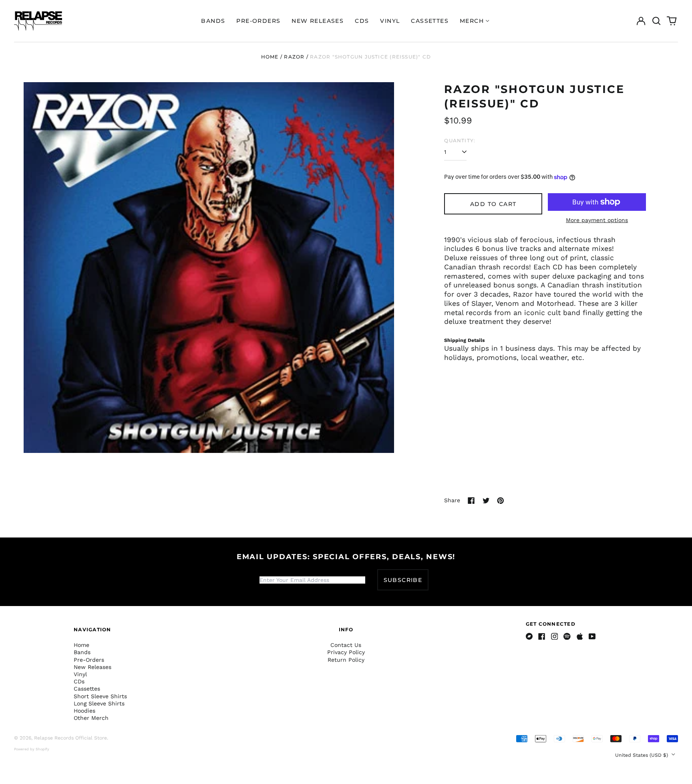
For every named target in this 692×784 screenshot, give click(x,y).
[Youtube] (592, 636)
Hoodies (84, 710)
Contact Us (345, 645)
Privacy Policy (346, 652)
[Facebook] (541, 636)
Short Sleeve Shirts (100, 696)
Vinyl (390, 20)
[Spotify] (567, 636)
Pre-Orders (258, 20)
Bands (213, 20)
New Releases (318, 20)
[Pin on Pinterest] (500, 500)
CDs (362, 20)
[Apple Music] (579, 636)
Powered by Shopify (31, 749)
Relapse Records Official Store (70, 738)
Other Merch (91, 718)
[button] (656, 20)
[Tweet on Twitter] (486, 500)
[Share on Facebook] (471, 500)
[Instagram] (554, 636)
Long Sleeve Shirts (99, 703)
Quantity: (459, 140)
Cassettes (430, 20)
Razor (294, 57)
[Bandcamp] (529, 636)
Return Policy (346, 660)
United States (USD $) (642, 755)
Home (270, 57)
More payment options (597, 220)
